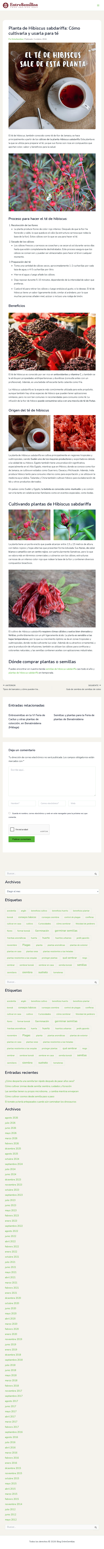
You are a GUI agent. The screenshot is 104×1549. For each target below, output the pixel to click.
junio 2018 (10, 1370)
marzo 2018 (11, 1380)
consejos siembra (50, 917)
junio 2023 (10, 1205)
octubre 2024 (12, 1159)
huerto (46, 937)
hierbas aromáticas (16, 937)
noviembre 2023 (13, 1184)
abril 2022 (10, 1241)
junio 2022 (10, 1236)
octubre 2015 (12, 1478)
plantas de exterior (79, 945)
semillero (12, 972)
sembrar (11, 965)
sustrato (43, 972)
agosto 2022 (11, 1231)
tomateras (58, 972)
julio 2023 (10, 1200)
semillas (82, 965)
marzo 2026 (11, 1138)
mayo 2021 (11, 1272)
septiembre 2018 (14, 1359)
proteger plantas (49, 958)
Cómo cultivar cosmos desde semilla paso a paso (29, 1096)
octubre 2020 (12, 1303)
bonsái (10, 917)
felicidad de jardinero (85, 923)
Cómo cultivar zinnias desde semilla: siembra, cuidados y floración (38, 1086)
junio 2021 (10, 1267)
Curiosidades (44, 923)
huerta (34, 938)
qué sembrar (70, 957)
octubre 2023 (12, 1189)
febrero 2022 (12, 1246)
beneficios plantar (81, 910)
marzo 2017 (11, 1421)
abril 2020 (10, 1318)
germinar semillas (66, 930)
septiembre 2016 (14, 1432)
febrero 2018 (12, 1385)
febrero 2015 (12, 1499)
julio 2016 (10, 1442)
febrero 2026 (12, 1143)
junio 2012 (10, 1514)
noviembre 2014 (13, 1504)
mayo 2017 (11, 1411)
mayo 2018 (11, 1375)
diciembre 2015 (13, 1468)
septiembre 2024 (14, 1164)
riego (84, 958)
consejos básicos (27, 917)
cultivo (29, 923)
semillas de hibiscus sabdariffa (61, 669)
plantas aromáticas (56, 945)
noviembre (12, 945)
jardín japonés (83, 938)
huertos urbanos (63, 937)
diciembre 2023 (13, 1179)
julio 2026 (10, 1122)
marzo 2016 (11, 1452)
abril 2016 (10, 1447)
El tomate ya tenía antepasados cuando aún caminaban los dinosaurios (40, 1101)
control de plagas (72, 917)
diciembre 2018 (13, 1354)
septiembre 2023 (14, 1195)
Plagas (26, 945)
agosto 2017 (11, 1401)
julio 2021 (10, 1262)
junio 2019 (10, 1344)
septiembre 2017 (14, 1396)
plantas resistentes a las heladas (58, 951)
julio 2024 (10, 1169)
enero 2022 (11, 1251)
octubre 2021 (12, 1256)
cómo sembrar (63, 923)
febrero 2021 (12, 1287)
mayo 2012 (11, 1519)
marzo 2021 (11, 1282)
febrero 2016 (12, 1457)
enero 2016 (11, 1463)
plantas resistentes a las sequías (22, 958)
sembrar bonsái (27, 965)
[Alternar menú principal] (98, 5)
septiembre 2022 (14, 1226)
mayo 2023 (11, 1210)
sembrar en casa (46, 965)
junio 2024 (10, 1174)
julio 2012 (10, 1509)
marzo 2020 (11, 1323)
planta (39, 945)
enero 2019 (11, 1349)
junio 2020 (10, 1308)
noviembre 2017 (13, 1390)
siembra (27, 972)
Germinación (42, 930)
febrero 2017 (12, 1427)
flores (9, 931)
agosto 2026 (11, 1117)
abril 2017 (10, 1416)
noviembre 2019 (13, 1339)
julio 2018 (10, 1365)
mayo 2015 (11, 1483)
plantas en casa (14, 951)
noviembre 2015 (13, 1473)
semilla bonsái (65, 965)
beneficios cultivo (39, 910)
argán (23, 910)
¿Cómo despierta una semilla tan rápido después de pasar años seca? (39, 1081)
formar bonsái (23, 931)
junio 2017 (10, 1406)
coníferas (89, 917)
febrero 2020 (12, 1329)
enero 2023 (11, 1220)
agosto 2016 (11, 1437)
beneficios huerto (60, 910)
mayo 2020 (11, 1313)
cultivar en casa (14, 923)
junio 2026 (10, 1128)
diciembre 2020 (13, 1298)
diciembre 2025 (13, 1148)
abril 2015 (10, 1488)
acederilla (11, 910)
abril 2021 (10, 1277)
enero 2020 (11, 1334)
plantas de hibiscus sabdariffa (23, 672)
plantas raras (32, 951)
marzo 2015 (11, 1494)
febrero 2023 (12, 1215)
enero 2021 (11, 1292)
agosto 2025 (11, 1153)
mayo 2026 (11, 1133)
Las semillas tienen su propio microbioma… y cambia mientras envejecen (42, 1091)
